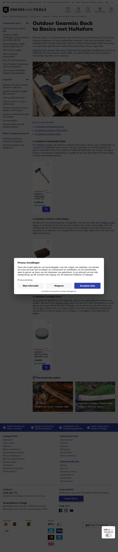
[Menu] (113, 528)
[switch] (108, 535)
